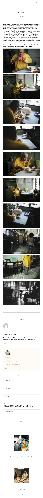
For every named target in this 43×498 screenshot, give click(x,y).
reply (4, 343)
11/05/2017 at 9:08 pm (10, 334)
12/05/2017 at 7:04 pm (12, 361)
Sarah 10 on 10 (34, 44)
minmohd (21, 3)
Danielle (5, 331)
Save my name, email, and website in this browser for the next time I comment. (19, 406)
